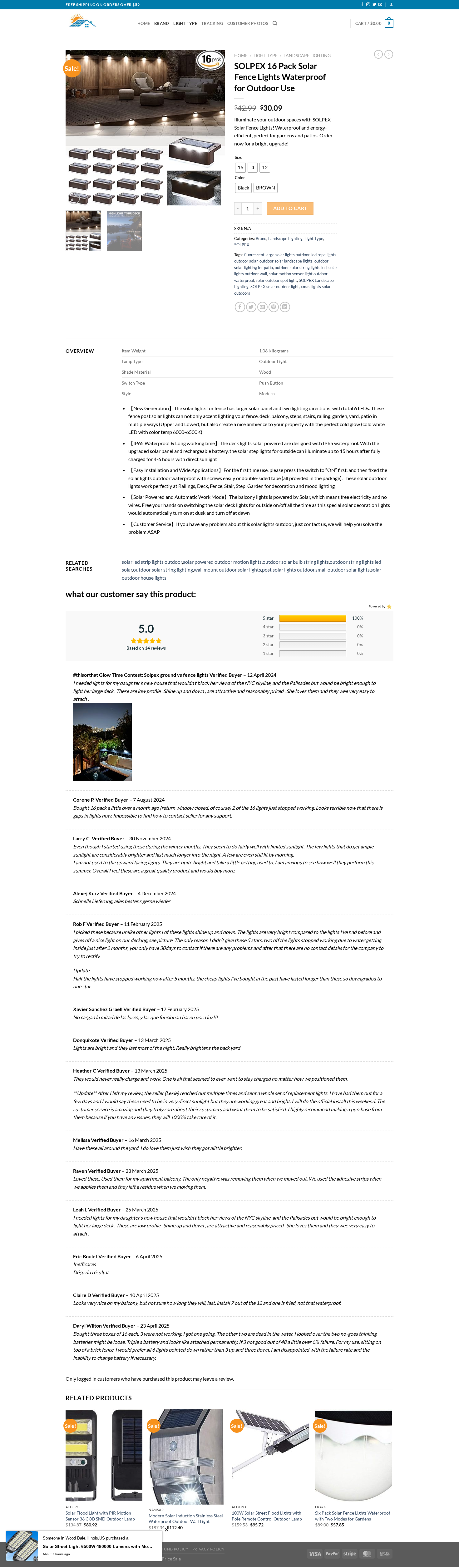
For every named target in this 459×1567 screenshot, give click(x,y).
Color (240, 178)
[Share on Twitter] (251, 307)
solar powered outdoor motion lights (222, 562)
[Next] (214, 128)
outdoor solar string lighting (163, 569)
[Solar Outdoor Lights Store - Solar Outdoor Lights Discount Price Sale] (97, 23)
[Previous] (76, 128)
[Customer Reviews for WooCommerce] (388, 606)
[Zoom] (74, 198)
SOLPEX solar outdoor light (274, 286)
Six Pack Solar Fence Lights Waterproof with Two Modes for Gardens (352, 1515)
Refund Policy (172, 1549)
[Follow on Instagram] (368, 4)
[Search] (275, 23)
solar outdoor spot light (276, 280)
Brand (161, 23)
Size (238, 157)
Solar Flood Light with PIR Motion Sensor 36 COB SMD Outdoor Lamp (100, 1515)
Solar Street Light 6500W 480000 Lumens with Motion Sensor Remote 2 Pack (98, 1546)
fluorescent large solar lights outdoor (276, 254)
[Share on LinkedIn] (285, 307)
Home (143, 23)
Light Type (185, 23)
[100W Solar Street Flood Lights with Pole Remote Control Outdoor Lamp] (270, 1455)
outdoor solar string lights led (301, 267)
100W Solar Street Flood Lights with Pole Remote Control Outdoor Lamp (267, 1515)
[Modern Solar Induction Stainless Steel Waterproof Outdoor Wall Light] (187, 1456)
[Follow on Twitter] (374, 4)
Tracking (212, 23)
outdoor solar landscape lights (286, 260)
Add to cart (290, 208)
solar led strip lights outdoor (152, 562)
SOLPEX (241, 244)
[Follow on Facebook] (362, 4)
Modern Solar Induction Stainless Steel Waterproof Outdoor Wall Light (186, 1518)
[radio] (240, 167)
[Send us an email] (380, 4)
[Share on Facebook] (240, 307)
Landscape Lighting (307, 55)
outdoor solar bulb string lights (296, 562)
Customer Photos (247, 23)
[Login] (391, 4)
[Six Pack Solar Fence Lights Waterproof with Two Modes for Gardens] (353, 1455)
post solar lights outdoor (288, 569)
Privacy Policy (208, 1549)
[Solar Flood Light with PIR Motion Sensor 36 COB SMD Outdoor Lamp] (104, 1455)
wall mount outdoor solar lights (227, 569)
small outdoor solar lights (342, 569)
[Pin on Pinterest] (274, 307)
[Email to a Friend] (262, 307)
